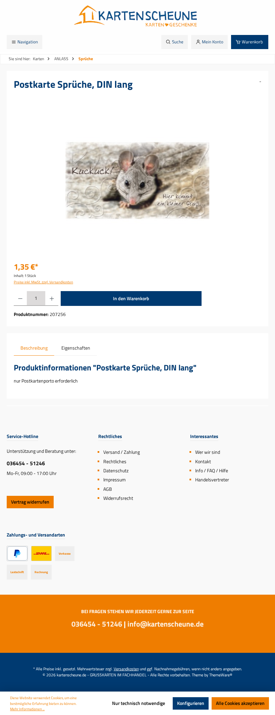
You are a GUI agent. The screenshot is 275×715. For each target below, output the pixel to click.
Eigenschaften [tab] (75, 348)
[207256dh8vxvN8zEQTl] (137, 180)
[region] (137, 180)
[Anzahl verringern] (20, 298)
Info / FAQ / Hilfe (211, 470)
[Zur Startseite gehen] (137, 17)
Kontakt (203, 461)
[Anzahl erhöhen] (51, 298)
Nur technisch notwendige (138, 703)
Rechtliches (114, 461)
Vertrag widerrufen (30, 502)
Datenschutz (115, 470)
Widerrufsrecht (118, 498)
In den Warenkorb (131, 298)
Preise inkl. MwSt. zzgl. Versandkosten (43, 282)
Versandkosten (126, 669)
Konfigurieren (190, 703)
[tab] (34, 348)
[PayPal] (17, 553)
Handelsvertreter (212, 479)
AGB (107, 489)
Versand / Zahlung (121, 452)
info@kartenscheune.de (165, 624)
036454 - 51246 (26, 463)
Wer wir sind (207, 452)
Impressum (114, 479)
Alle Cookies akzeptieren (240, 703)
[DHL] (41, 553)
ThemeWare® (220, 675)
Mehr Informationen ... (27, 709)
